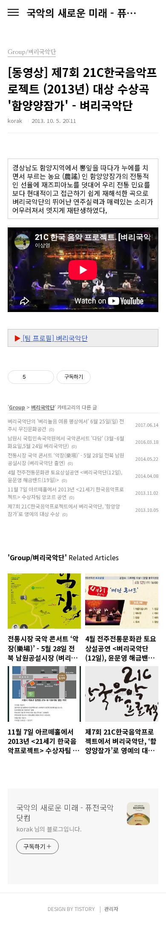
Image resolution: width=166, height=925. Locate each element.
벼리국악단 (42, 407)
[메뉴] (13, 12)
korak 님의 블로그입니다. (48, 829)
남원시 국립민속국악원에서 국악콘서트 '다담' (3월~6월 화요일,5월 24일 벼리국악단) (66, 441)
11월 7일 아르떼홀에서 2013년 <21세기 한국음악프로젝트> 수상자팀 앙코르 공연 (66, 492)
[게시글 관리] (44, 377)
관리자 (111, 908)
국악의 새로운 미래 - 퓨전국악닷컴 (83, 12)
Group (17, 407)
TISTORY (84, 908)
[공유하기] (34, 377)
